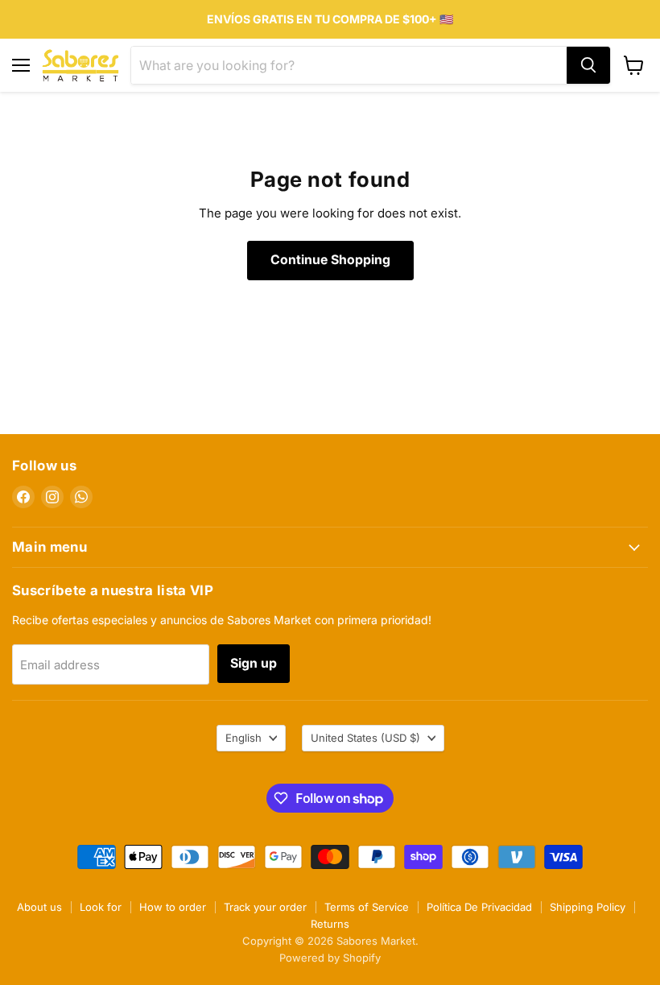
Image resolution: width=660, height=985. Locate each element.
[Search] (588, 65)
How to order (172, 906)
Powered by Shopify (330, 957)
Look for (101, 906)
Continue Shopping (330, 259)
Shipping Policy (587, 906)
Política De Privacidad (479, 906)
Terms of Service (366, 906)
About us (39, 906)
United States (365, 737)
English (243, 737)
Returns (330, 923)
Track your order (265, 906)
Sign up (253, 663)
